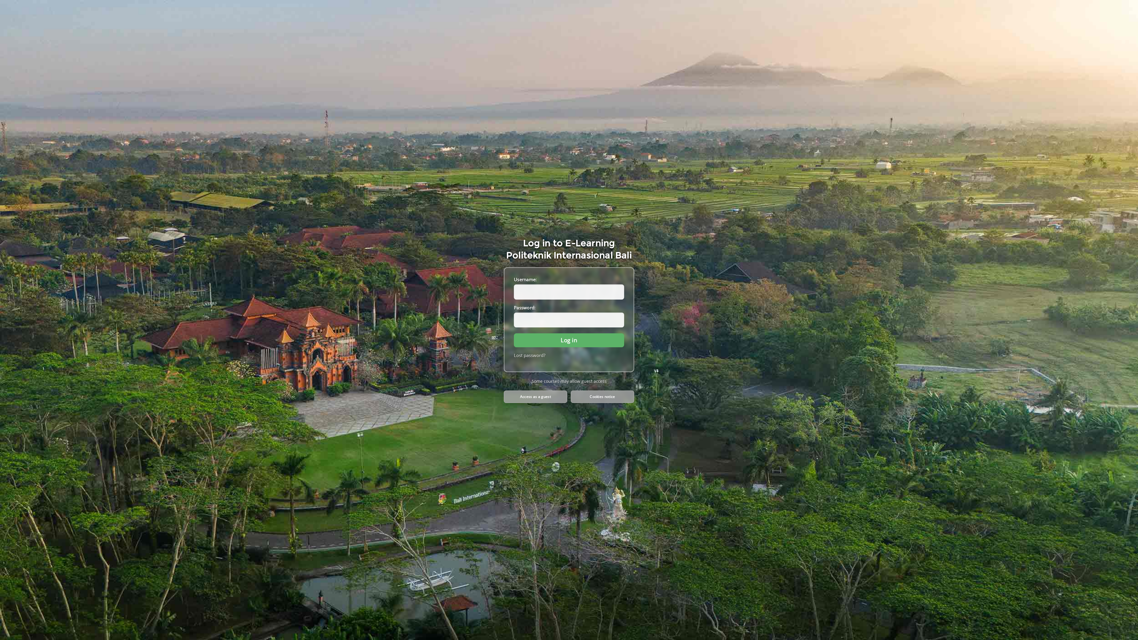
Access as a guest (535, 396)
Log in (569, 340)
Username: (525, 279)
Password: (525, 308)
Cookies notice (602, 396)
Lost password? (529, 355)
